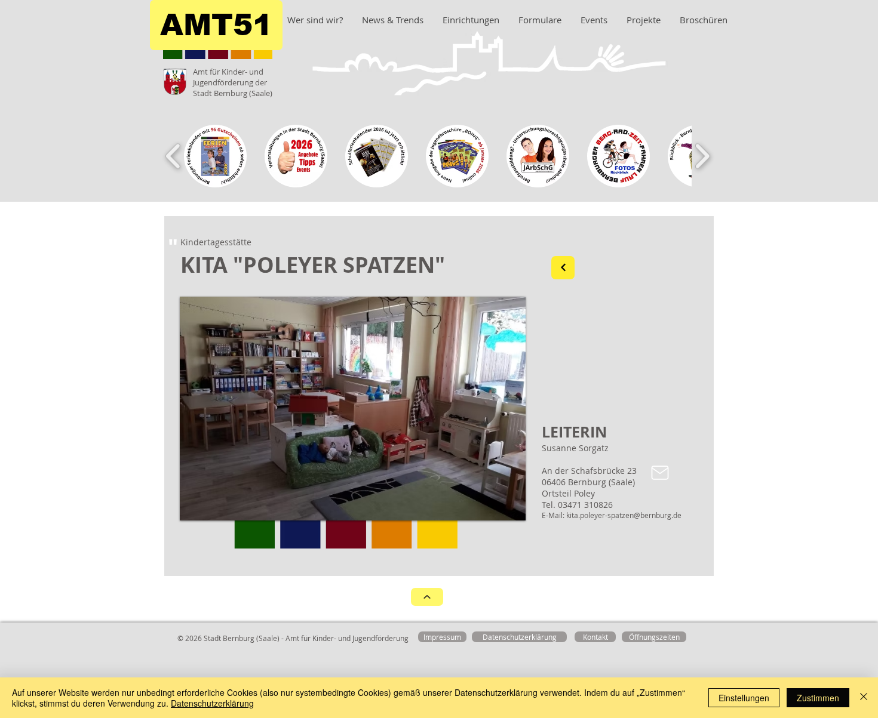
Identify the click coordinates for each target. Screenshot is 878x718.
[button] (351, 408)
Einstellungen (744, 698)
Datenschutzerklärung (212, 703)
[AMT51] (427, 597)
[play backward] (173, 156)
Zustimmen (818, 698)
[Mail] (660, 473)
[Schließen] (863, 697)
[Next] (563, 267)
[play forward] (702, 156)
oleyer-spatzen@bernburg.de (632, 515)
